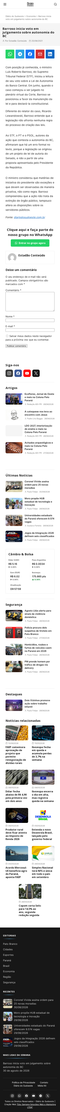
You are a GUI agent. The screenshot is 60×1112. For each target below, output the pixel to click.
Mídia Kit (42, 1085)
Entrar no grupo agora (32, 243)
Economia (31, 16)
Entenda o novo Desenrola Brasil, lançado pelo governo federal (42, 834)
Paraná (7, 960)
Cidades (8, 949)
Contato (44, 1082)
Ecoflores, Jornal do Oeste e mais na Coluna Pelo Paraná (39, 397)
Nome (10, 316)
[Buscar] (55, 4)
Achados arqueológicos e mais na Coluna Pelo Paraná (39, 446)
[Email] (40, 54)
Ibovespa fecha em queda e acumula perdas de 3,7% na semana (42, 753)
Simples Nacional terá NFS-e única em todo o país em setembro (42, 872)
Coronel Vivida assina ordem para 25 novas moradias (37, 484)
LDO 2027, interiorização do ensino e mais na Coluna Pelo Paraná (38, 429)
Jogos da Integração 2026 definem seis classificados (39, 534)
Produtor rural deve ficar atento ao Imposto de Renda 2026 (16, 834)
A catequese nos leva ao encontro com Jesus (38, 413)
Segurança (14, 605)
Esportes (8, 954)
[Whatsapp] (19, 1095)
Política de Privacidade (23, 1082)
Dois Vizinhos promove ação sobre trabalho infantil (37, 703)
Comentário (13, 290)
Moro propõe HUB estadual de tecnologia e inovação (38, 501)
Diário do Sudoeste (15, 16)
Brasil (6, 965)
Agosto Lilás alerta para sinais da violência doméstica (38, 614)
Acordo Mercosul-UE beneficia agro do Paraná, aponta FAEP (16, 872)
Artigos (11, 388)
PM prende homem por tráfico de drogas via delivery (37, 664)
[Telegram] (20, 54)
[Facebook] (30, 54)
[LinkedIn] (50, 54)
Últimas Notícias (19, 475)
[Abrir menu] (5, 4)
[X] (36, 373)
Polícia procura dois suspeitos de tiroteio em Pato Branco (38, 630)
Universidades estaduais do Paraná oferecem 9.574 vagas (39, 518)
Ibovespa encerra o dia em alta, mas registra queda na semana (43, 796)
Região (7, 976)
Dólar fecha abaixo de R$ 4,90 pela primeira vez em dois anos (16, 796)
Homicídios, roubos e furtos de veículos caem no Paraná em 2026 (38, 647)
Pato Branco (10, 943)
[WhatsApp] (10, 54)
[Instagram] (9, 373)
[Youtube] (27, 373)
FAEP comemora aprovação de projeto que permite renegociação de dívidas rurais (16, 755)
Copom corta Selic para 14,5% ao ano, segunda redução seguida (30, 910)
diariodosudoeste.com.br (29, 217)
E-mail (10, 326)
